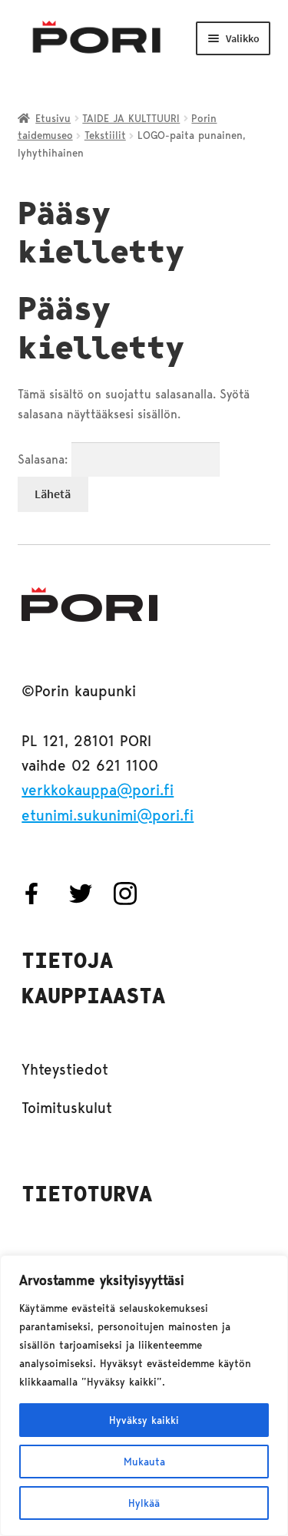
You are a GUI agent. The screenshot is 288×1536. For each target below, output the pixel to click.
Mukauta (144, 1461)
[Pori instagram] (133, 893)
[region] (144, 1395)
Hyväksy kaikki (144, 1420)
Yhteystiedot (65, 1069)
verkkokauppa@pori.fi (98, 790)
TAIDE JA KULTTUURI (131, 118)
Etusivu (53, 118)
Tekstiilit (105, 135)
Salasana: (44, 459)
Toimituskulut (67, 1107)
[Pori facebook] (44, 893)
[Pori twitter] (88, 893)
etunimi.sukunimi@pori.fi (108, 815)
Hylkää (144, 1503)
